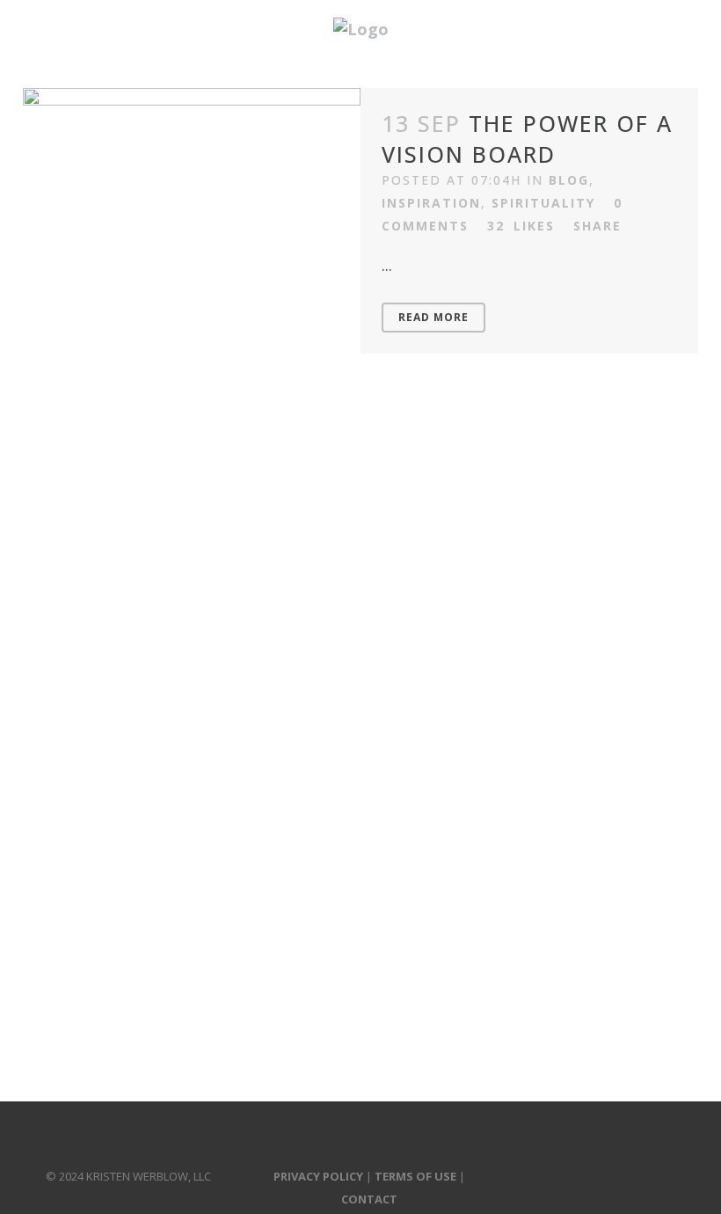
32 (521, 226)
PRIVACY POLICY (318, 1176)
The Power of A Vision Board (527, 138)
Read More (433, 317)
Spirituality (543, 202)
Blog (569, 180)
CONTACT (369, 1199)
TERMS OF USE (415, 1176)
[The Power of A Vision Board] (191, 173)
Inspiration (431, 202)
